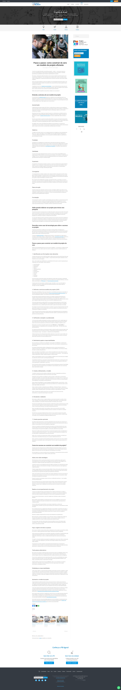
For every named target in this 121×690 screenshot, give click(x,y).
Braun (46, 67)
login (40, 638)
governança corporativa (59, 236)
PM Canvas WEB (69, 671)
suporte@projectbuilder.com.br (60, 677)
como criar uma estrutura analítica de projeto (57, 293)
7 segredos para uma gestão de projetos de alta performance (48, 591)
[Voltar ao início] (36, 4)
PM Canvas (4, 1)
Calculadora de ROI (79, 671)
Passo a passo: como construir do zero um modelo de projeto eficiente (37, 624)
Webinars (63, 671)
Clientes (77, 4)
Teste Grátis (116, 1)
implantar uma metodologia (46, 86)
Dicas (44, 29)
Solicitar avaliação (72, 662)
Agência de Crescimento (60, 686)
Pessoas (66, 29)
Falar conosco (49, 662)
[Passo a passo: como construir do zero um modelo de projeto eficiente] (37, 619)
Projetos (77, 29)
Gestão (55, 29)
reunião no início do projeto (45, 115)
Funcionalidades (43, 671)
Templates (59, 671)
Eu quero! (77, 55)
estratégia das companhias (50, 146)
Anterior (34, 631)
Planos (72, 4)
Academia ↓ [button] (86, 4)
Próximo (65, 631)
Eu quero (65, 19)
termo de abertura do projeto (53, 280)
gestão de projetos (40, 235)
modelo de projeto (42, 97)
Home (68, 4)
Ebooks (55, 671)
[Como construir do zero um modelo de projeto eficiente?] (62, 619)
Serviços (8, 1)
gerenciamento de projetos (51, 597)
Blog (82, 4)
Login (111, 1)
